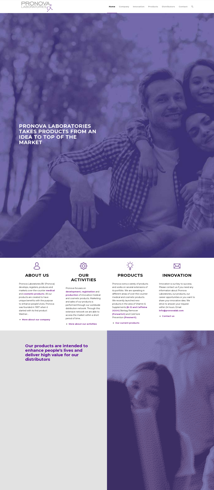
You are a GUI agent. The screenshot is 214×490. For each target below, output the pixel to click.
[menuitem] (112, 6)
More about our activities (83, 324)
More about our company (36, 319)
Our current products (127, 323)
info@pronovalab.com (171, 310)
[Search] (192, 6)
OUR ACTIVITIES (83, 277)
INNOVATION (177, 275)
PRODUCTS (130, 275)
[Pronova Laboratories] (37, 6)
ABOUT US (37, 275)
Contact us (168, 316)
